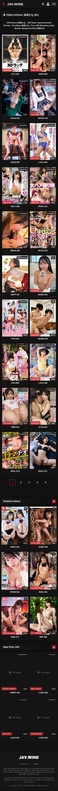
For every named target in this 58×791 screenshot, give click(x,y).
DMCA (36, 764)
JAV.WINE (14, 4)
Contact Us (23, 764)
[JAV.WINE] (29, 757)
